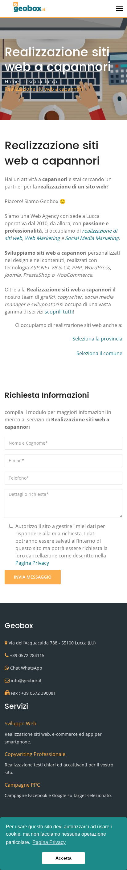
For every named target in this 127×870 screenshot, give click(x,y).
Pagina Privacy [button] (49, 842)
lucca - (52, 81)
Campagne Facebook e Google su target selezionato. (58, 795)
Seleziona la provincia (97, 338)
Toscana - (34, 81)
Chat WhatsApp (26, 668)
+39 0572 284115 (27, 655)
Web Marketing (42, 238)
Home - (13, 81)
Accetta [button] (63, 858)
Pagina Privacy (32, 563)
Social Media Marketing (92, 238)
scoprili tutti (59, 311)
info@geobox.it (26, 680)
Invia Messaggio (32, 577)
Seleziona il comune (99, 353)
